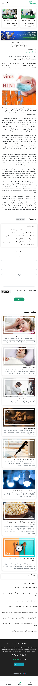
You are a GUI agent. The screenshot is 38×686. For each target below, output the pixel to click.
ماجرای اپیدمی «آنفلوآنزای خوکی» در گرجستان (20, 239)
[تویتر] (18, 655)
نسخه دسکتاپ (19, 664)
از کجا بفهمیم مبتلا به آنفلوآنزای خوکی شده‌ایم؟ (20, 236)
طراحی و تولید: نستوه (17, 673)
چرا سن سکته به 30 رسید (28, 367)
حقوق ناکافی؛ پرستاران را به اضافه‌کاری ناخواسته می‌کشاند (10, 23)
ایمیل (19, 266)
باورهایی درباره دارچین (29, 428)
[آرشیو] (12, 655)
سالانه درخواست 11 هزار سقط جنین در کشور (24, 631)
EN (7, 3)
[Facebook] (24, 45)
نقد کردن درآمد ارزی (32, 575)
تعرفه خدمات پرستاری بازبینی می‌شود (26, 587)
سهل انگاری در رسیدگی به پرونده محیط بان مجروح (22, 606)
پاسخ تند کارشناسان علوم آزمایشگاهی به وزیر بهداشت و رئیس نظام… (29, 23)
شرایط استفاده (9, 644)
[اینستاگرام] (20, 655)
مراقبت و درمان (30, 52)
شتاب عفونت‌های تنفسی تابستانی (25, 336)
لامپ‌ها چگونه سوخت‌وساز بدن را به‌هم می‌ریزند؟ (22, 491)
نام (19, 257)
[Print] (12, 45)
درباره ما (31, 644)
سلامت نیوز (28, 2)
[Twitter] (20, 45)
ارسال (19, 299)
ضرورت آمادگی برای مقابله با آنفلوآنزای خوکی (21, 233)
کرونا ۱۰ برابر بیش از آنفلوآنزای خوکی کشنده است (19, 230)
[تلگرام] (23, 655)
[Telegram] (16, 45)
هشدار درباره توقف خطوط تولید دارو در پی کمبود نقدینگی (20, 618)
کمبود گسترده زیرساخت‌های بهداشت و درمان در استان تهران (19, 612)
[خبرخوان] (15, 655)
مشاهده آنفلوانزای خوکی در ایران (25, 59)
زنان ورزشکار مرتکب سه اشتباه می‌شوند (24, 459)
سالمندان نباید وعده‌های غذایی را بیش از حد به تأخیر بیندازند (21, 560)
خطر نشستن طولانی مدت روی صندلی (25, 399)
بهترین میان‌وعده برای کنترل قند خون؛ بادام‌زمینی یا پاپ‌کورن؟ (21, 523)
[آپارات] (25, 655)
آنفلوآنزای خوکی (20, 219)
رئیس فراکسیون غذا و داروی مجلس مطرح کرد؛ (22, 56)
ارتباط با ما (24, 644)
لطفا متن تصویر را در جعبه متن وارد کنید (27, 290)
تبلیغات (17, 644)
